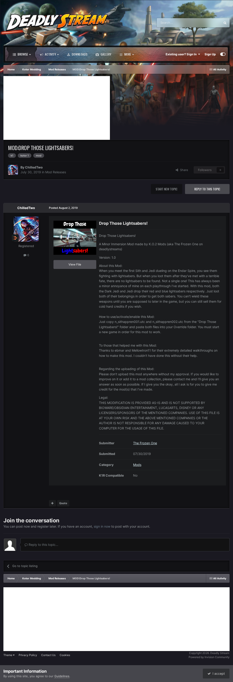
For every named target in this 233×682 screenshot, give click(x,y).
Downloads (79, 54)
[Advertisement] (56, 108)
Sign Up (210, 54)
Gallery (105, 54)
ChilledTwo (34, 167)
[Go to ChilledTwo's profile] (13, 170)
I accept (218, 673)
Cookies (65, 655)
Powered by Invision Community (209, 657)
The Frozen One (145, 443)
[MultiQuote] (52, 503)
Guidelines (61, 676)
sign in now (102, 526)
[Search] (225, 22)
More (128, 54)
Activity (50, 54)
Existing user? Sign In (182, 54)
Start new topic (166, 188)
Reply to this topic (207, 188)
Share (183, 170)
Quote (63, 503)
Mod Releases (55, 172)
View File (74, 264)
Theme (8, 655)
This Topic (207, 22)
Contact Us (48, 655)
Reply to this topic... (43, 545)
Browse (22, 54)
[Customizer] (223, 54)
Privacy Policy (28, 655)
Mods (137, 465)
